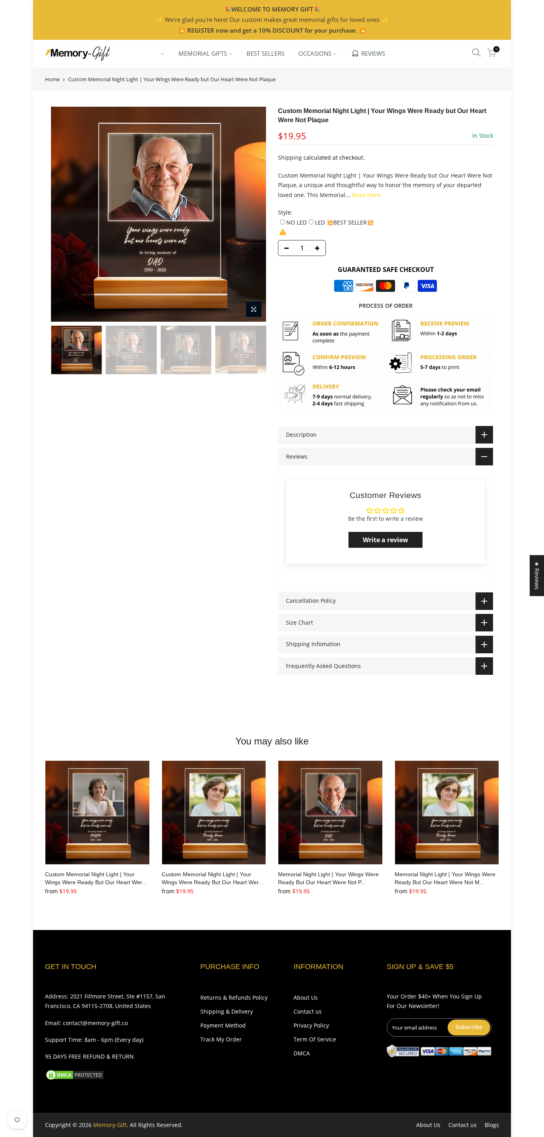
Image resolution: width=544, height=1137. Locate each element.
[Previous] (64, 214)
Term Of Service (315, 1039)
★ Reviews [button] (537, 575)
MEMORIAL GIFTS (202, 53)
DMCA (302, 1053)
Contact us (308, 1011)
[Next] (252, 214)
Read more (365, 195)
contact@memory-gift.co (95, 1023)
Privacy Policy (311, 1025)
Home (52, 79)
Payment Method (223, 1025)
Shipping (290, 157)
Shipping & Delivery (226, 1011)
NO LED (296, 222)
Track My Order (221, 1039)
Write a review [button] (385, 539)
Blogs (492, 1125)
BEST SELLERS (265, 53)
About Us (306, 997)
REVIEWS (373, 53)
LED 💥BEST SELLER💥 (344, 222)
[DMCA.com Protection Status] (75, 1074)
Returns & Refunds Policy (234, 997)
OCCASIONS (314, 53)
